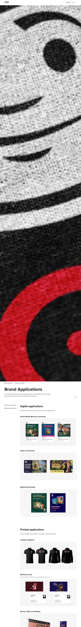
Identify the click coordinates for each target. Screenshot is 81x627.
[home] (8, 2)
